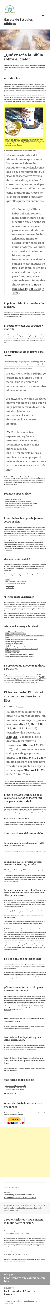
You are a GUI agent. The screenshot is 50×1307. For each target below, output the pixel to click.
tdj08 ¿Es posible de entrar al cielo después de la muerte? (21, 503)
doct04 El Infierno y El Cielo (13, 499)
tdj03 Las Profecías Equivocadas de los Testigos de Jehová (21, 639)
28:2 (8, 728)
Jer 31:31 (42, 676)
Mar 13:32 (19, 728)
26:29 (25, 1006)
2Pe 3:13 (11, 432)
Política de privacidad (13, 1301)
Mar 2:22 (8, 682)
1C (36, 1002)
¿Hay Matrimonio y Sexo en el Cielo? (15, 1087)
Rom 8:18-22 (7, 484)
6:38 (15, 736)
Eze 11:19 (25, 680)
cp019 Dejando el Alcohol (12, 139)
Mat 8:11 (6, 910)
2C (9, 818)
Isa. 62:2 (17, 678)
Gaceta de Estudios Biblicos (18, 21)
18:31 (29, 680)
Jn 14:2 (28, 1006)
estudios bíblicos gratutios (26, 1208)
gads (40, 1208)
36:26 (32, 680)
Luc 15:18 (34, 288)
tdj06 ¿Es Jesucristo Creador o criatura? (16, 645)
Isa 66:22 (11, 398)
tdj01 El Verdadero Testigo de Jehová (15, 633)
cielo (40, 1205)
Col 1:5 (15, 818)
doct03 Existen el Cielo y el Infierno (15, 507)
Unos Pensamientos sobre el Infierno (15, 581)
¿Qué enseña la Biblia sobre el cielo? (15, 1085)
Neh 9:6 (24, 724)
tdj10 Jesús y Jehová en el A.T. (13, 652)
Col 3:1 (21, 757)
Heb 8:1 (31, 757)
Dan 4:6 (36, 284)
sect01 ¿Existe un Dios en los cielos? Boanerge (18, 501)
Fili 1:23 (35, 824)
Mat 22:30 (20, 1006)
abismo (7, 579)
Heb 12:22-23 (21, 818)
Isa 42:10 (39, 678)
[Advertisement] (25, 1152)
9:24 (39, 757)
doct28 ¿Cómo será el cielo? (13, 509)
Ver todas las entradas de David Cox (19, 1197)
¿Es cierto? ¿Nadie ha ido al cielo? (14, 1089)
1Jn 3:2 (43, 996)
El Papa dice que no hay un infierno (15, 583)
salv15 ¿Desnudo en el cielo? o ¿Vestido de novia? (19, 505)
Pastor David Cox (11, 1210)
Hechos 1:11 (31, 745)
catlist (6, 1208)
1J (38, 1006)
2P (10, 1009)
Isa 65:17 (11, 373)
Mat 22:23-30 (31, 1002)
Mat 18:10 (36, 724)
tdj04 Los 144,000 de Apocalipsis (14, 641)
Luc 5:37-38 (14, 682)
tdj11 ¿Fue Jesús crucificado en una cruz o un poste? (19, 654)
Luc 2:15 (31, 728)
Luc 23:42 (26, 824)
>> (12, 587)
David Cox (27, 1205)
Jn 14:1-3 (6, 818)
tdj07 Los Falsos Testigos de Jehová (15, 647)
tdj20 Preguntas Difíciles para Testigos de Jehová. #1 (19, 656)
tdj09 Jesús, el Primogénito (12, 650)
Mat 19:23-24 (19, 288)
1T (42, 770)
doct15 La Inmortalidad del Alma (14, 632)
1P (25, 818)
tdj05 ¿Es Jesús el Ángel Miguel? (14, 643)
